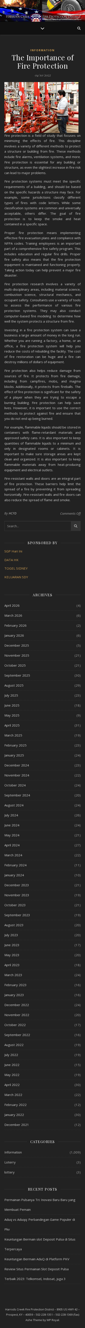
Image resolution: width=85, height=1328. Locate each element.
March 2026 (13, 615)
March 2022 (13, 1094)
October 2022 (15, 1025)
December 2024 (16, 765)
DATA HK (11, 560)
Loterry (10, 1162)
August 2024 (14, 805)
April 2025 (12, 725)
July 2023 (11, 935)
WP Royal (53, 1320)
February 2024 (15, 865)
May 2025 (11, 715)
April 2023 (12, 965)
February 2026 (15, 625)
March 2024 (13, 855)
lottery (9, 1172)
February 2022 (15, 1104)
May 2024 (11, 835)
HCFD (13, 513)
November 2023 (16, 895)
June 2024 (11, 825)
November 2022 (16, 1015)
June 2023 (11, 945)
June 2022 (11, 1065)
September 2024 (17, 795)
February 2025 (15, 745)
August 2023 (14, 925)
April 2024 (12, 845)
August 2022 (14, 1045)
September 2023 (17, 915)
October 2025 (15, 665)
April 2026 (12, 605)
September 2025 (17, 675)
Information (42, 50)
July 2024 (11, 815)
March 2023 (13, 975)
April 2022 (12, 1085)
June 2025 (11, 705)
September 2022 (17, 1035)
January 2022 (14, 1114)
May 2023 (11, 955)
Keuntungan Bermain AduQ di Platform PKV (36, 1259)
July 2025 (11, 695)
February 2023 (15, 985)
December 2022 (16, 1005)
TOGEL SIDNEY (16, 568)
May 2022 (11, 1075)
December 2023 (16, 885)
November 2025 (16, 655)
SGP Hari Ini (13, 551)
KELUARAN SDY (16, 577)
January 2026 (14, 635)
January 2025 (14, 755)
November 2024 (16, 775)
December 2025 (16, 645)
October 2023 (15, 905)
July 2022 (11, 1055)
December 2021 (16, 1124)
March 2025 (13, 735)
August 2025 (14, 685)
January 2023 (14, 995)
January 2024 (14, 875)
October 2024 (15, 785)
